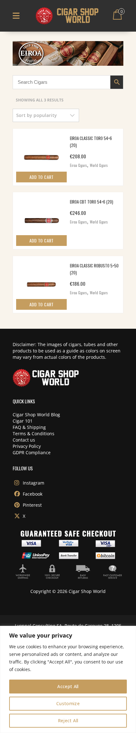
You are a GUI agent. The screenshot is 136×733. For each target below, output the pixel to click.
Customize (68, 703)
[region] (68, 679)
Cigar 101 (23, 421)
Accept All (68, 686)
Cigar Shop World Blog (36, 415)
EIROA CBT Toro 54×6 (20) (91, 202)
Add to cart (41, 177)
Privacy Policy (27, 446)
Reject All (68, 721)
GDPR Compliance (32, 452)
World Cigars (99, 165)
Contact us (24, 440)
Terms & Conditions (33, 434)
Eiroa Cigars (78, 165)
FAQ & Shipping (29, 427)
